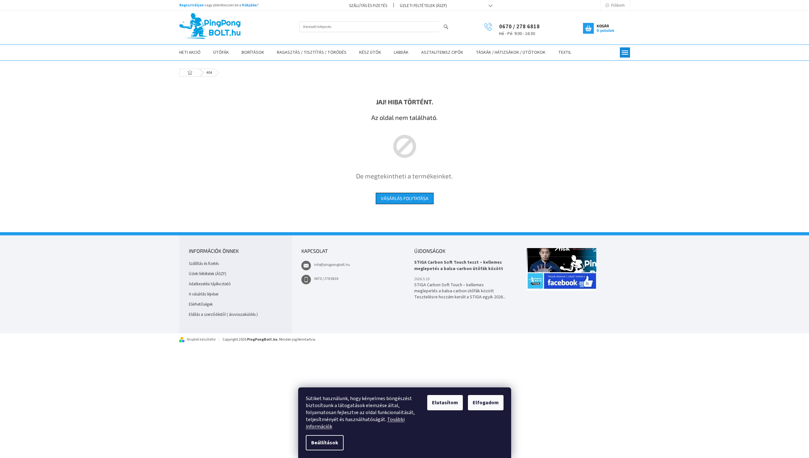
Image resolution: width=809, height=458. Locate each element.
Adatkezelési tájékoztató (210, 284)
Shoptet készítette (201, 339)
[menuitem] (190, 52)
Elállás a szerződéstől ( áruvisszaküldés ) (223, 314)
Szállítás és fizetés (368, 6)
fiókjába (249, 5)
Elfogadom (486, 402)
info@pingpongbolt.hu (332, 264)
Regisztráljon (191, 5)
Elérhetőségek (201, 304)
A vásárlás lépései (203, 294)
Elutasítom (445, 402)
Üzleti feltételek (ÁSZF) (423, 6)
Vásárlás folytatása (404, 198)
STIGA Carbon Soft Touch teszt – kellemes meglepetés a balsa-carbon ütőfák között (458, 266)
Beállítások (324, 442)
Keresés (448, 27)
